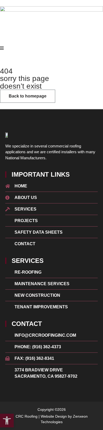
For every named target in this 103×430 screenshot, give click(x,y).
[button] (7, 420)
